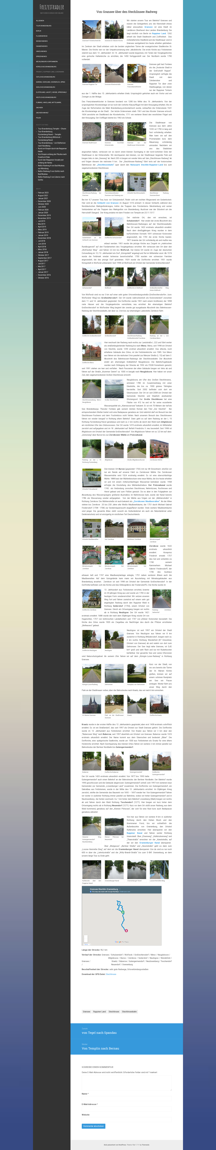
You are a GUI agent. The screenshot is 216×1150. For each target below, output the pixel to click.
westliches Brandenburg (46, 97)
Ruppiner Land (99, 1011)
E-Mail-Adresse (90, 1104)
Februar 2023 (43, 193)
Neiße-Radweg (42, 41)
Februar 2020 (43, 210)
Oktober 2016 (43, 278)
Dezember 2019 (44, 215)
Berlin (38, 31)
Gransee (148, 27)
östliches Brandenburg (45, 77)
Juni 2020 (42, 207)
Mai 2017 (41, 266)
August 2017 (43, 261)
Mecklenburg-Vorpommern (47, 61)
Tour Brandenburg (43, 26)
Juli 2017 (41, 264)
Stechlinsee (111, 974)
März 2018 (42, 249)
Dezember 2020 (44, 201)
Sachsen (39, 107)
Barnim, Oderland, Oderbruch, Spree (50, 82)
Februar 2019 (43, 232)
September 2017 (44, 258)
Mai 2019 (41, 224)
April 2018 (42, 247)
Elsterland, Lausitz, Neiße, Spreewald (51, 92)
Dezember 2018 (44, 238)
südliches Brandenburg (45, 87)
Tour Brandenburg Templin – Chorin (52, 129)
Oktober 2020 (43, 204)
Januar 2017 (43, 272)
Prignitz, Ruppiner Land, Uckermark (50, 72)
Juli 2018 (41, 241)
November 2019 (44, 218)
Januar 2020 (43, 213)
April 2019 (42, 227)
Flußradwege (42, 36)
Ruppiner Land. (159, 33)
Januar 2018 (43, 252)
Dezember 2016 (44, 275)
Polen (38, 118)
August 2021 (43, 196)
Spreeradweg (41, 56)
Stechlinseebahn (129, 1011)
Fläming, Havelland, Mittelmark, (48, 102)
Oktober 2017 (43, 255)
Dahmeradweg (42, 46)
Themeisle (145, 1145)
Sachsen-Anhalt (42, 113)
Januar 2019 (43, 235)
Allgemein (40, 21)
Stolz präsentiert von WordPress (115, 1145)
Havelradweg (41, 51)
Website (86, 1115)
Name (85, 1094)
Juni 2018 (42, 244)
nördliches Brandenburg (46, 67)
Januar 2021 (43, 198)
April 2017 (42, 269)
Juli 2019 (41, 221)
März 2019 (42, 230)
